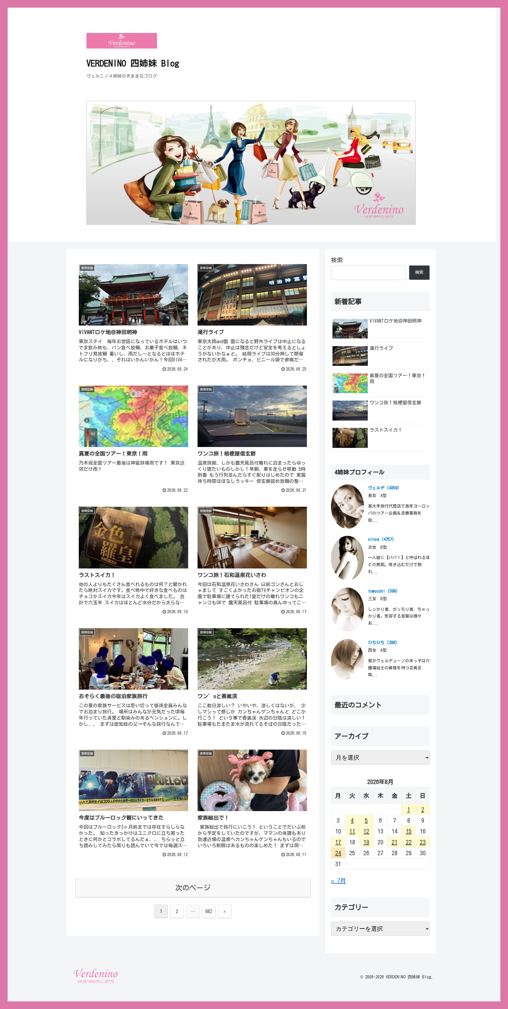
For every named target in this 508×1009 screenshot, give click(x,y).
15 (409, 831)
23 (423, 842)
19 (366, 842)
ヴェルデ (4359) (384, 488)
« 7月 (338, 880)
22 (409, 842)
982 (208, 911)
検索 (337, 260)
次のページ (192, 887)
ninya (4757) (381, 539)
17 (338, 842)
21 (394, 842)
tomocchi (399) (383, 591)
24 (338, 853)
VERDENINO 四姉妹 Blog (132, 63)
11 (352, 831)
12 (366, 831)
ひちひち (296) (382, 643)
